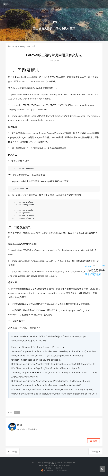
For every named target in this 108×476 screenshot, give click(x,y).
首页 (10, 46)
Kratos (47, 465)
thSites (89, 266)
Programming (19, 46)
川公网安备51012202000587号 (55, 470)
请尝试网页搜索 (93, 274)
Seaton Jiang (64, 465)
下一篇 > (95, 451)
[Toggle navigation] (101, 4)
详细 (103, 265)
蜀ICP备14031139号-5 (54, 468)
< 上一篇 (12, 451)
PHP (28, 46)
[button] (93, 440)
